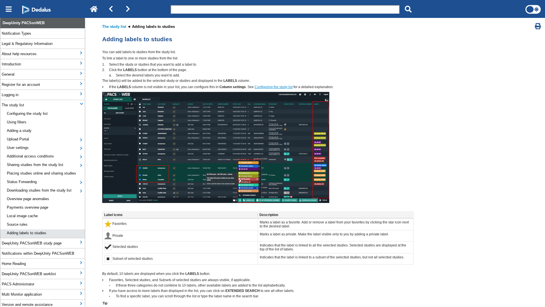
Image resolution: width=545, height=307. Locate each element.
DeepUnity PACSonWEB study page (32, 243)
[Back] (110, 9)
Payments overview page (27, 207)
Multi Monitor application (22, 294)
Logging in (10, 95)
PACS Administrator (18, 284)
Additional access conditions (30, 156)
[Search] (408, 9)
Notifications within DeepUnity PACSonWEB (38, 253)
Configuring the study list (27, 113)
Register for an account (21, 84)
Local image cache (22, 216)
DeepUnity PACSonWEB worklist (29, 274)
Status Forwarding (22, 182)
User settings (18, 148)
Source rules (17, 224)
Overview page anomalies (28, 199)
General (8, 74)
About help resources (19, 54)
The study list (13, 105)
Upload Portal (18, 139)
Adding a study (19, 130)
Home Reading (14, 264)
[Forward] (127, 9)
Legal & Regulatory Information (27, 44)
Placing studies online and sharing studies (41, 173)
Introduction (11, 64)
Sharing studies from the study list (35, 165)
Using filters (16, 122)
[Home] (93, 9)
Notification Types (16, 33)
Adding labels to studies (26, 233)
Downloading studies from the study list (39, 190)
